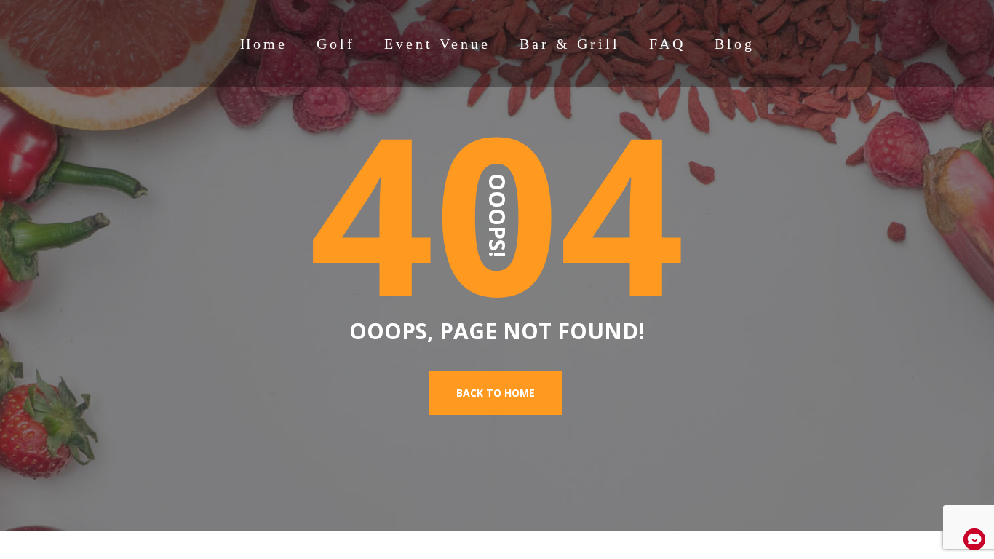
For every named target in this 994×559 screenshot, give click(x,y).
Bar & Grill (570, 44)
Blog (735, 44)
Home (263, 44)
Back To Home (495, 393)
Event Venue (437, 44)
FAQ (667, 44)
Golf (336, 44)
